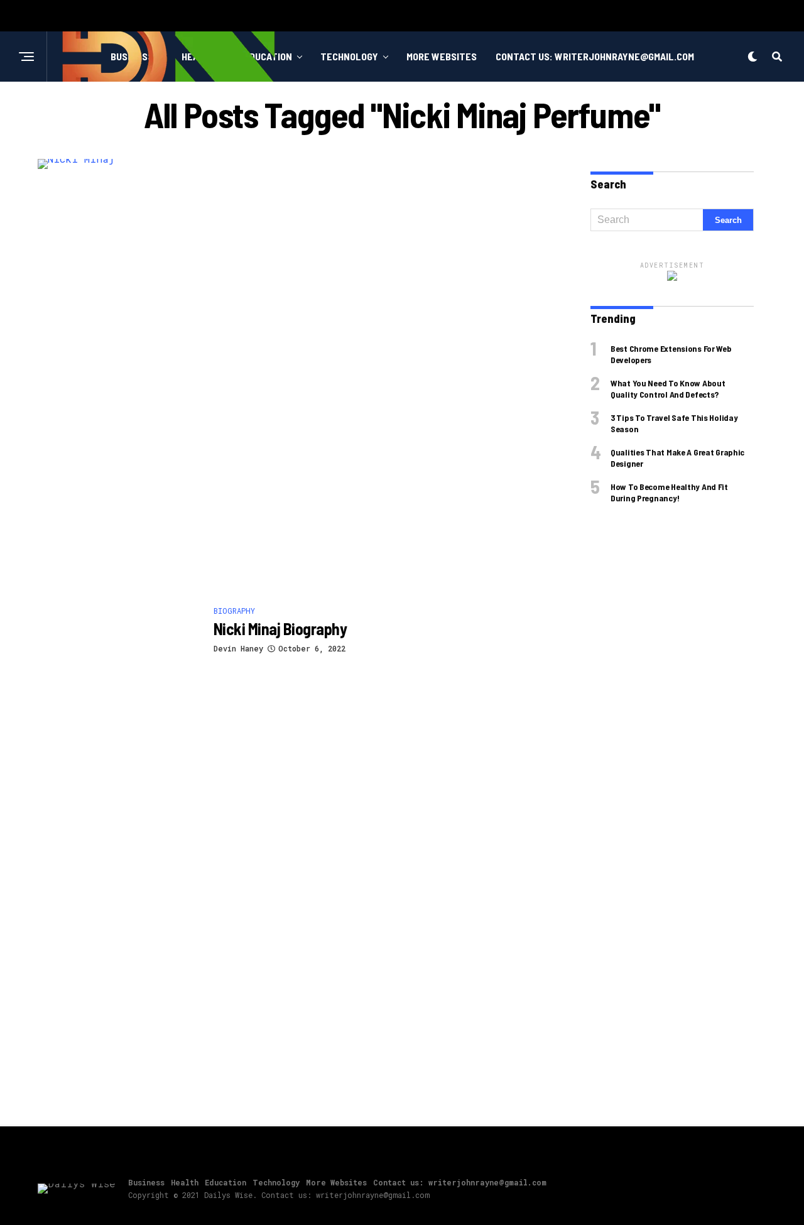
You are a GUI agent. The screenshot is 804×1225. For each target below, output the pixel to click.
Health (184, 1182)
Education (225, 1182)
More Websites (441, 56)
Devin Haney (238, 648)
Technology (349, 56)
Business (146, 1182)
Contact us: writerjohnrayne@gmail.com (595, 56)
